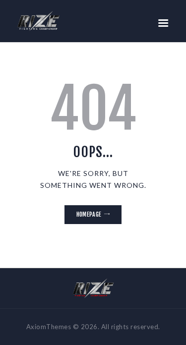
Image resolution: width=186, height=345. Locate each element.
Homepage (88, 214)
